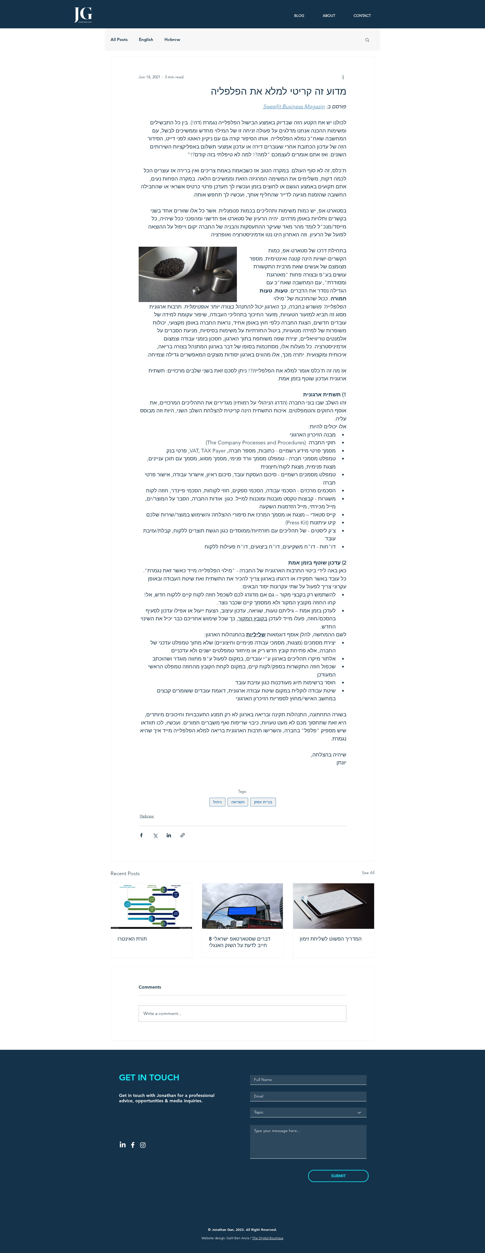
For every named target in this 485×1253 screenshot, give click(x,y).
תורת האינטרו (132, 939)
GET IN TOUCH (149, 1078)
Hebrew (172, 39)
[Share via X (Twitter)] (155, 835)
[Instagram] (143, 1145)
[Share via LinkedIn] (168, 835)
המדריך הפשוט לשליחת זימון (331, 939)
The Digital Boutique (267, 1238)
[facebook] (132, 1145)
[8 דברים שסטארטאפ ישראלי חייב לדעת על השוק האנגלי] (242, 906)
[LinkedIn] (122, 1145)
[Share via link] (182, 835)
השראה (237, 801)
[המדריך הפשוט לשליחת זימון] (333, 906)
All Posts (119, 39)
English (146, 39)
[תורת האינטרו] (151, 906)
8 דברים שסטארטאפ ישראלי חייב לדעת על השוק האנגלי (239, 942)
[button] (367, 39)
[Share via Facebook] (141, 835)
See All (368, 872)
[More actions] (343, 77)
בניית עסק (263, 801)
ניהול (217, 801)
